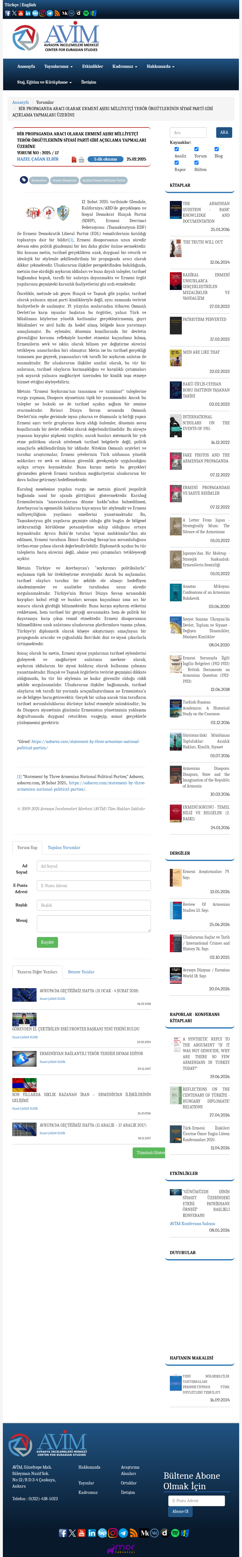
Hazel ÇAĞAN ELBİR (38, 159)
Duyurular (183, 1252)
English (29, 5)
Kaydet (47, 942)
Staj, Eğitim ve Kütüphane (43, 82)
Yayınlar (86, 1483)
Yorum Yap (27, 847)
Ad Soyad (21, 869)
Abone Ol (180, 1511)
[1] (71, 240)
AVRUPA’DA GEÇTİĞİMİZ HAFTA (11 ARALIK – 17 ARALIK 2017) (93, 1125)
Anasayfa (26, 66)
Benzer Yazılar (81, 972)
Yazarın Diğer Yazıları (37, 972)
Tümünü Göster (151, 1152)
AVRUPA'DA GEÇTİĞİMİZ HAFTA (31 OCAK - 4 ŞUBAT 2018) (89, 990)
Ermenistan (39, 180)
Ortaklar (129, 1483)
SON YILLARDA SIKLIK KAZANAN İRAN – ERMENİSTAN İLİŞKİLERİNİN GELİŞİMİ (81, 1097)
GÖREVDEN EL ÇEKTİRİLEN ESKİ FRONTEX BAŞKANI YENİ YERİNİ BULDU (76, 1029)
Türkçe (12, 5)
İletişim (88, 82)
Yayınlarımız (57, 66)
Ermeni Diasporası (65, 180)
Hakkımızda (159, 66)
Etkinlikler (92, 66)
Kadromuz (123, 66)
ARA (224, 132)
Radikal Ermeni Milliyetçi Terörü (104, 180)
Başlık (21, 905)
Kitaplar (180, 185)
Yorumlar (45, 102)
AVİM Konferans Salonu (192, 1223)
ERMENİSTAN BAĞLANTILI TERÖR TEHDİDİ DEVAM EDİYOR (91, 1053)
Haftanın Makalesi (191, 1358)
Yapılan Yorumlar (64, 847)
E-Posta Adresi (20, 888)
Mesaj (21, 920)
